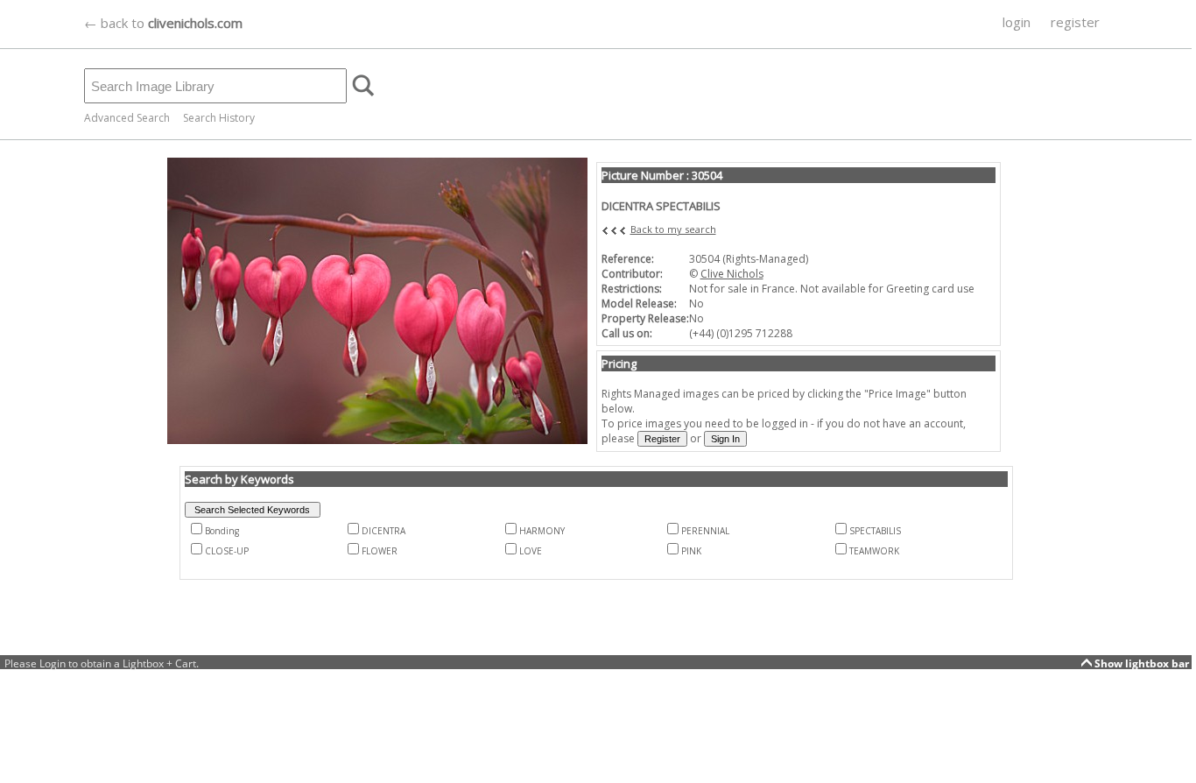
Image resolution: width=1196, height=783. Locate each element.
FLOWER (379, 551)
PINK (691, 551)
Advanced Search (127, 117)
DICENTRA (383, 531)
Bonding (222, 531)
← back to (163, 23)
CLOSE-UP (227, 551)
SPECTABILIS (875, 531)
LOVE (530, 551)
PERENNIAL (705, 531)
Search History (219, 117)
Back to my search (673, 229)
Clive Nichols (731, 273)
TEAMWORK (874, 551)
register (1075, 22)
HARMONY (542, 531)
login (1017, 22)
